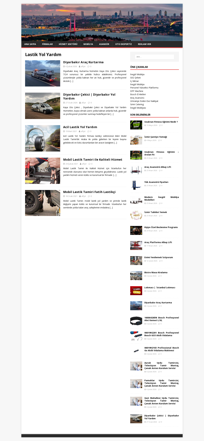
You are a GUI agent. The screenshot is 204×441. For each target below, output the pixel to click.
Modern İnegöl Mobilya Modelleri (161, 198)
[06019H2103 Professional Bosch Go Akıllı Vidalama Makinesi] (136, 353)
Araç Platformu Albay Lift (158, 242)
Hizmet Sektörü (68, 44)
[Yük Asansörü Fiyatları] (136, 187)
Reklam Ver (144, 44)
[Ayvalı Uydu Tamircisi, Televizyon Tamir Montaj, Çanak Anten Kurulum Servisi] (136, 368)
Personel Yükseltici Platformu (144, 87)
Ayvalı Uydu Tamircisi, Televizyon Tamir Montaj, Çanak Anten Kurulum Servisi (161, 365)
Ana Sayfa (30, 44)
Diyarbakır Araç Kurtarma (83, 62)
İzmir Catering (137, 104)
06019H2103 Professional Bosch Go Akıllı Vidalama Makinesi (161, 349)
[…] (71, 81)
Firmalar (47, 44)
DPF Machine (136, 91)
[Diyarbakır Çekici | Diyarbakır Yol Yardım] (136, 421)
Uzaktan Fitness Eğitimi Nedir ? (161, 121)
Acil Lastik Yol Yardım (80, 127)
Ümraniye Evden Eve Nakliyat (144, 101)
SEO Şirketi (135, 77)
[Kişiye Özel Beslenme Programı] (136, 233)
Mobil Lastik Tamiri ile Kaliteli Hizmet (92, 159)
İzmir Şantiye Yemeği (155, 136)
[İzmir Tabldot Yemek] (136, 218)
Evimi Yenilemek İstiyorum (158, 257)
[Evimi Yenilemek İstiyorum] (136, 263)
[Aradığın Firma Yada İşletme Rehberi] (102, 39)
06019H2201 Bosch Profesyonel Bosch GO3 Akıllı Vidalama (161, 334)
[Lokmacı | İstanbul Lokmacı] (136, 293)
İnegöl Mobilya (137, 74)
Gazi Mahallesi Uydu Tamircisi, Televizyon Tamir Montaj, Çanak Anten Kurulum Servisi (161, 401)
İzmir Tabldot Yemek (155, 212)
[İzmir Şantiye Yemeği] (136, 142)
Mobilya (88, 44)
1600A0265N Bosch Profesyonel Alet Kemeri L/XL (161, 319)
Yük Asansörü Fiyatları (156, 182)
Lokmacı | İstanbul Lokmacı (159, 287)
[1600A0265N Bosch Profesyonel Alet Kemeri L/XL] (136, 323)
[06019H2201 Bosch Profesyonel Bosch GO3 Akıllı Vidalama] (136, 338)
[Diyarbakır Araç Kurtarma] (136, 308)
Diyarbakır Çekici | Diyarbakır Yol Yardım (89, 96)
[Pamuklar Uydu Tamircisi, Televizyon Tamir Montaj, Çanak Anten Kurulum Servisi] (136, 386)
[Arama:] (155, 56)
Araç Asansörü (137, 97)
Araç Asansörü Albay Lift (157, 167)
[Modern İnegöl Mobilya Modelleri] (136, 202)
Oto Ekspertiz (123, 44)
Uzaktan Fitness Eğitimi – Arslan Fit (161, 153)
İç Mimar (134, 81)
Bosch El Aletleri (138, 94)
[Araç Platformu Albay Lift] (136, 248)
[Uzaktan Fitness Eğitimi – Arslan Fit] (136, 157)
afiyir (83, 66)
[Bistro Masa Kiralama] (136, 278)
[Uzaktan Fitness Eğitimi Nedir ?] (136, 127)
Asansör (104, 44)
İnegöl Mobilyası (138, 107)
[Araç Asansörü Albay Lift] (136, 172)
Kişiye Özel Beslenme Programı (161, 227)
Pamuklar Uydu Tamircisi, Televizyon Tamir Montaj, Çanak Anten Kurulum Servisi (161, 383)
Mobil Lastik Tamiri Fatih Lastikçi (89, 192)
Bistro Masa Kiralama (155, 272)
